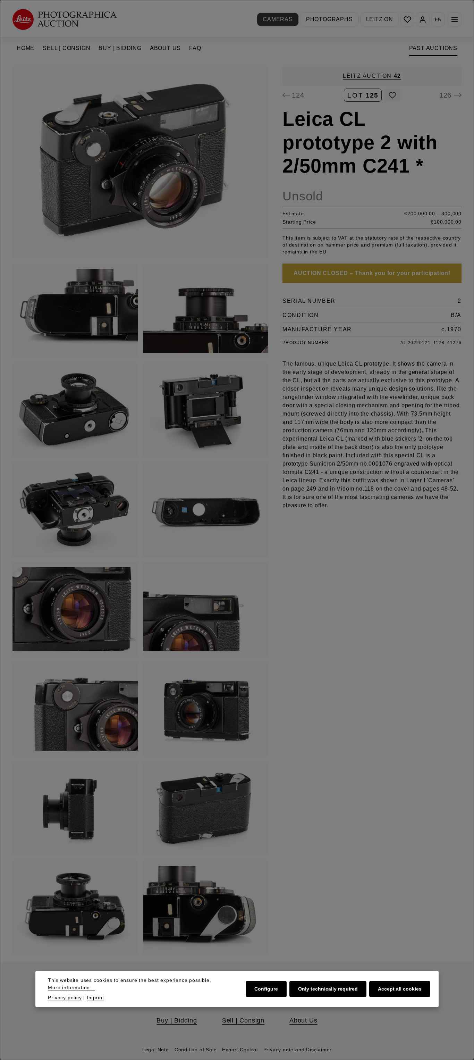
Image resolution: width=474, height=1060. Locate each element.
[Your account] (423, 19)
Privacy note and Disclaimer (297, 1049)
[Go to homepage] (64, 19)
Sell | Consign (243, 1020)
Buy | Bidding (176, 1020)
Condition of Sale (196, 1049)
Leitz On (379, 19)
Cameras (278, 19)
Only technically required (328, 989)
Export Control (239, 1049)
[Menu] (455, 19)
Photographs (329, 19)
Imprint (95, 997)
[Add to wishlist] (392, 95)
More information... (71, 987)
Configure (266, 989)
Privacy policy (65, 997)
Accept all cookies (400, 989)
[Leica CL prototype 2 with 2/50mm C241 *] (140, 162)
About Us (303, 1020)
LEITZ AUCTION (372, 76)
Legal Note (155, 1049)
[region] (141, 510)
